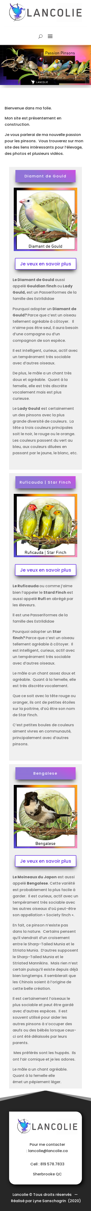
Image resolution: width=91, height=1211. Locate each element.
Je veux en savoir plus (45, 264)
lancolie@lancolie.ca (48, 1150)
